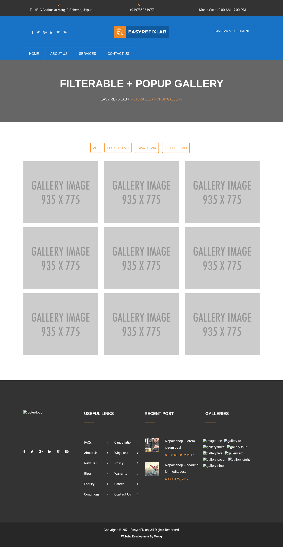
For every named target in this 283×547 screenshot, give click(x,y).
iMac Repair (147, 147)
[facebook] (33, 32)
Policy (118, 463)
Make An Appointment (232, 31)
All (95, 147)
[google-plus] (45, 32)
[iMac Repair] (60, 258)
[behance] (65, 32)
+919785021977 (141, 10)
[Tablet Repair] (60, 324)
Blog (87, 474)
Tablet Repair (176, 147)
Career (119, 484)
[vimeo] (58, 32)
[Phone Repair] (60, 192)
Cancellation (123, 442)
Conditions (91, 494)
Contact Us (122, 494)
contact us (118, 53)
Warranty (120, 474)
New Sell (90, 463)
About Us (59, 53)
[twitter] (38, 32)
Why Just (121, 453)
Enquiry (89, 484)
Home (34, 53)
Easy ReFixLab (114, 99)
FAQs (88, 442)
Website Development (135, 536)
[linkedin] (51, 32)
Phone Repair (118, 147)
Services (87, 53)
